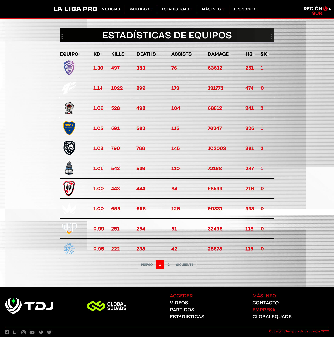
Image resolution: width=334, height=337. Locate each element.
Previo (147, 264)
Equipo (69, 54)
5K (264, 54)
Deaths (146, 54)
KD (96, 54)
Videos (179, 302)
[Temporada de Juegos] (43, 306)
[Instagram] (23, 332)
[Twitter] (40, 332)
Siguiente (184, 264)
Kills (117, 54)
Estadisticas (187, 316)
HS (248, 54)
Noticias (112, 9)
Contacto (265, 302)
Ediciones (244, 9)
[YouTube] (32, 332)
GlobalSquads (272, 316)
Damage (218, 54)
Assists (181, 54)
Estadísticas (175, 9)
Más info (212, 9)
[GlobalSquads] (125, 306)
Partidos (139, 9)
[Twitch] (15, 332)
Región (313, 10)
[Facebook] (7, 332)
